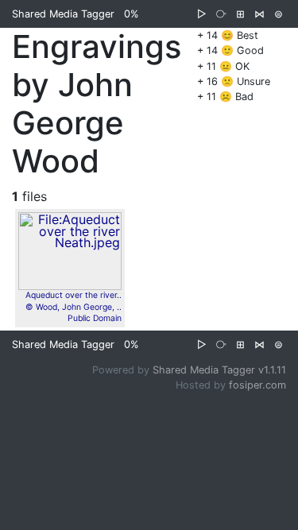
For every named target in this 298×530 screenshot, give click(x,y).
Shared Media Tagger (63, 14)
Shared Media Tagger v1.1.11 (219, 370)
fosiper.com (257, 385)
